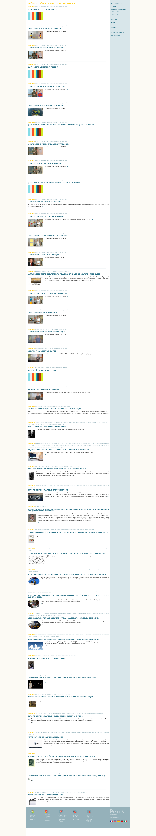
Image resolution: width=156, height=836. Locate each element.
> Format (46, 818)
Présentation (42, 636)
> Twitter (32, 817)
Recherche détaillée (118, 32)
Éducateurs (105, 422)
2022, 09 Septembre (39, 466)
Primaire (69, 591)
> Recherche (47, 820)
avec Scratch (115, 14)
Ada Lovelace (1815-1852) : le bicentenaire (46, 658)
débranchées (115, 11)
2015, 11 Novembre (63, 655)
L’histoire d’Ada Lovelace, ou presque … (46, 163)
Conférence (60, 485)
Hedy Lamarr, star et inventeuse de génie (47, 427)
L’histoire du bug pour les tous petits (45, 105)
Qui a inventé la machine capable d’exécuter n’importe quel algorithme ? (62, 125)
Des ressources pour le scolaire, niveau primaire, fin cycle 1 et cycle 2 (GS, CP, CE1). (67, 574)
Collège (75, 591)
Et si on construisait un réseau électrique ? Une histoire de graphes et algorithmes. (68, 553)
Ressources (47, 815)
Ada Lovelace (72, 655)
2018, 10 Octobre (39, 713)
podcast (38, 445)
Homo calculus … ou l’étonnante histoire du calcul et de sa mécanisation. (63, 756)
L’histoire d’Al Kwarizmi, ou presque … (45, 28)
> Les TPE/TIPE (75, 819)
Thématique (115, 19)
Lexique (113, 27)
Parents (99, 422)
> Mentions (89, 819)
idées (74, 675)
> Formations (61, 819)
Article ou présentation (62, 548)
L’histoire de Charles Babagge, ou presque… (48, 144)
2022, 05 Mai (38, 485)
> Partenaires (89, 816)
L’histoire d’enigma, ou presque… (43, 312)
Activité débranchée (40, 233)
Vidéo (66, 26)
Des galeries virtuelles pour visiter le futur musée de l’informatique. (61, 697)
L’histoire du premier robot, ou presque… (47, 332)
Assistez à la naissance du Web (42, 351)
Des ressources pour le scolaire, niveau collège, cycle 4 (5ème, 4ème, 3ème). (63, 618)
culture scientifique (72, 773)
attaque (94, 732)
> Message (74, 817)
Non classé (99, 485)
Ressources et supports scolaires (79, 445)
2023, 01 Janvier (40, 422)
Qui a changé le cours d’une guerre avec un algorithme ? (54, 182)
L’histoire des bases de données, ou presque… (49, 293)
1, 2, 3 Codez (53, 406)
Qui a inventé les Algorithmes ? (42, 9)
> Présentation (90, 817)
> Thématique (47, 816)
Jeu (75, 529)
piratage (79, 732)
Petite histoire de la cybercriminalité (45, 737)
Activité (70, 675)
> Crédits (88, 821)
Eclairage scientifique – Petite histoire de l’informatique (54, 409)
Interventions (62, 815)
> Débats (60, 820)
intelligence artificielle (41, 443)
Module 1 (37, 6)
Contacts (75, 815)
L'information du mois (63, 271)
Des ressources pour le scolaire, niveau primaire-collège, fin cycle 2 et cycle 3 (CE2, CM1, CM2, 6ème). (68, 596)
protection (31, 734)
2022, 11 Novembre (53, 443)
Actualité (33, 815)
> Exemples (60, 821)
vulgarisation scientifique (56, 447)
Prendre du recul (45, 6)
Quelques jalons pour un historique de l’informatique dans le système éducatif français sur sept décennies (68, 510)
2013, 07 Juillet (64, 792)
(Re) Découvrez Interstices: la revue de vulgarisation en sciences (58, 450)
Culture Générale (91, 422)
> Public (46, 817)
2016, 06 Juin (49, 636)
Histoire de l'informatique (57, 6)
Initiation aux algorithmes (64, 443)
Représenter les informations (79, 443)
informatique (79, 675)
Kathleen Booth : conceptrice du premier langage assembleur (57, 469)
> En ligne (74, 816)
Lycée (70, 422)
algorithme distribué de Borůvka (100, 548)
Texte (66, 6)
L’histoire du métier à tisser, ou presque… (47, 86)
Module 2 (37, 213)
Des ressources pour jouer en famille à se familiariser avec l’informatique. (63, 639)
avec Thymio (115, 17)
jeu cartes (91, 529)
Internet (73, 732)
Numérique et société (85, 569)
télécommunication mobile (55, 424)
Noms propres (48, 422)
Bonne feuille (86, 548)
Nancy (59, 732)
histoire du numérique (82, 529)
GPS (47, 424)
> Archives (32, 816)
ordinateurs (63, 753)
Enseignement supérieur (79, 422)
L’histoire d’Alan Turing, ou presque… (45, 202)
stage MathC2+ (39, 548)
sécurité (68, 732)
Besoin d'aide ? (116, 35)
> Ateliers (60, 817)
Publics (113, 22)
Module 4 (61, 348)
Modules (37, 406)
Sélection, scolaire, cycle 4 (42, 675)
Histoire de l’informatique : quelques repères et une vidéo (55, 716)
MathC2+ (30, 550)
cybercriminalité (86, 732)
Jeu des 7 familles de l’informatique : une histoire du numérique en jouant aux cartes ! (68, 532)
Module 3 (61, 329)
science (85, 675)
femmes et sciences (74, 466)
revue (47, 447)
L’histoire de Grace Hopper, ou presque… (47, 48)
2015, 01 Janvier (53, 271)
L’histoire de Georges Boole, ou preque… (47, 216)
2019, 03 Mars (38, 529)
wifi (64, 424)
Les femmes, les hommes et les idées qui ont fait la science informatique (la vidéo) (66, 775)
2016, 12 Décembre (77, 548)
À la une (114, 6)
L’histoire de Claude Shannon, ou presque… (48, 236)
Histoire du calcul (54, 753)
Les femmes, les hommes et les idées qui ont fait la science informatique (62, 677)
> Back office (89, 823)
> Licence (88, 820)
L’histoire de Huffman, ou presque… (44, 255)
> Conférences (61, 816)
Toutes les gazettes (54, 792)
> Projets (32, 819)
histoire (90, 675)
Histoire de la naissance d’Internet (44, 389)
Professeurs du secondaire (35, 424)
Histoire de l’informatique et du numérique (48, 490)
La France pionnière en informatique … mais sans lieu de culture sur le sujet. (64, 274)
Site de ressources (40, 447)
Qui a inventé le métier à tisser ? (43, 67)
